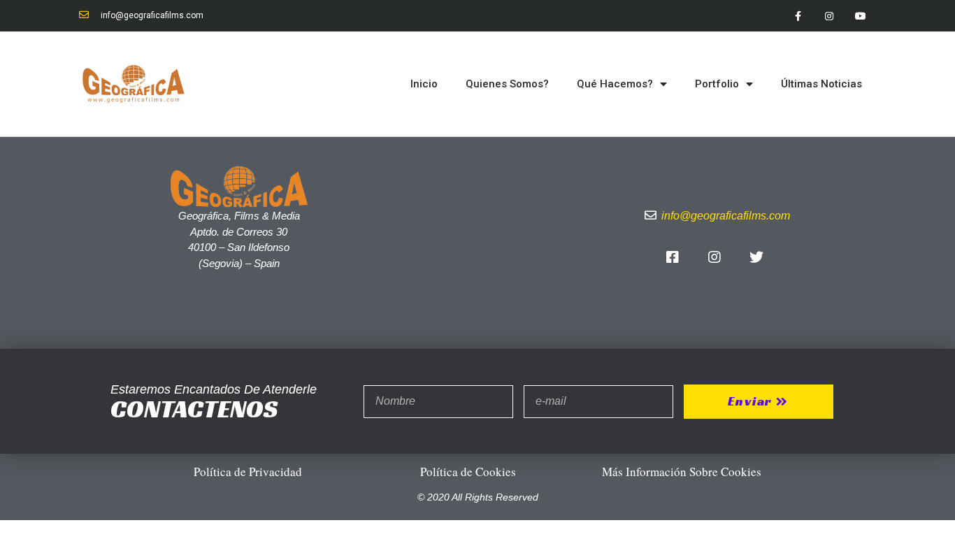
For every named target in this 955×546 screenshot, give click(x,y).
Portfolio (717, 84)
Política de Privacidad (248, 472)
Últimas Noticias (821, 84)
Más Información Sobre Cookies (681, 472)
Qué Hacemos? (615, 84)
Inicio (424, 84)
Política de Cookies (468, 472)
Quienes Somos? (507, 84)
